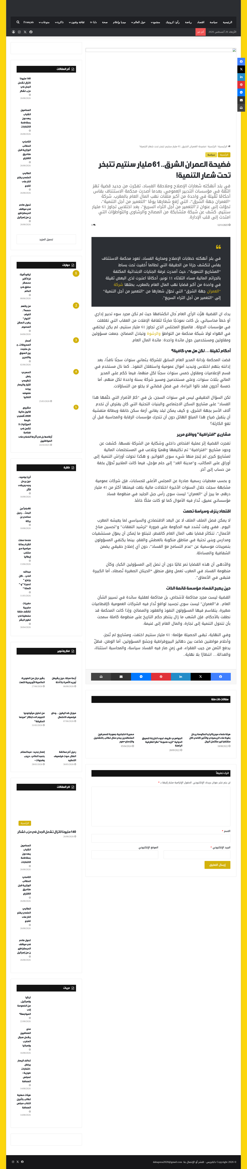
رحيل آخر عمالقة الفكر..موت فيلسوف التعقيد (65, 756)
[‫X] (201, 677)
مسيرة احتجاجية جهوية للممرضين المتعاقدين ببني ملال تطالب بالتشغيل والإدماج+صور (114, 738)
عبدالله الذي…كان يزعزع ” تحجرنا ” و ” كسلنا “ (25, 580)
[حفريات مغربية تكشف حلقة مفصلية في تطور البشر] (55, 615)
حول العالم (139, 22)
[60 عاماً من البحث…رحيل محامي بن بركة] (55, 521)
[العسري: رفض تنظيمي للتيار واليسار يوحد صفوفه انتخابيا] (55, 384)
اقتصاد (200, 22)
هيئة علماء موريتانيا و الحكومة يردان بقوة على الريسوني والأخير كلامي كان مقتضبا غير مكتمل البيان (209, 738)
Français (29, 22)
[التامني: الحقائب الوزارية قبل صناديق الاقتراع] (55, 154)
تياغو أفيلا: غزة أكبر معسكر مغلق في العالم (25, 283)
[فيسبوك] (221, 677)
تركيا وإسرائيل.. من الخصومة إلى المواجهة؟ (24, 1006)
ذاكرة (60, 22)
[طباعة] (101, 677)
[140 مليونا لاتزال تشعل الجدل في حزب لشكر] (55, 90)
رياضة (188, 22)
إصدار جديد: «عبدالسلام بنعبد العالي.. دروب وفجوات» (32, 756)
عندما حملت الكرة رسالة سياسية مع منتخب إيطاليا (24, 548)
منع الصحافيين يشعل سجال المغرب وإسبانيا (24, 1037)
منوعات (45, 22)
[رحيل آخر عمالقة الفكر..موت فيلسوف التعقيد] (62, 740)
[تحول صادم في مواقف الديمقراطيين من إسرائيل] (55, 217)
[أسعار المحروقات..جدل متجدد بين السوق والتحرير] (55, 353)
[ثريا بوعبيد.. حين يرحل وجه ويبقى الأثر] (55, 489)
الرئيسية (227, 22)
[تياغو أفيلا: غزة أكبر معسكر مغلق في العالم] (55, 286)
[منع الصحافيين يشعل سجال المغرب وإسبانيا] (55, 1041)
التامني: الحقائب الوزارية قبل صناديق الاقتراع (24, 150)
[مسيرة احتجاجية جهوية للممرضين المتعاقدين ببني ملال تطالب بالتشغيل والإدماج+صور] (112, 719)
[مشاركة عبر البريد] (121, 677)
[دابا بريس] (123, 6)
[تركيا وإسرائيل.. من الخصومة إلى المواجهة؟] (55, 1009)
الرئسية (212, 146)
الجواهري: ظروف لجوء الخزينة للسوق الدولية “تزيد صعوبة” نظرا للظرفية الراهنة (162, 742)
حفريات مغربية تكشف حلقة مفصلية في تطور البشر (24, 611)
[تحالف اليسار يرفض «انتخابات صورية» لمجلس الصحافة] (55, 1072)
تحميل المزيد (46, 239)
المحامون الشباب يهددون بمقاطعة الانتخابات (25, 118)
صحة (105, 22)
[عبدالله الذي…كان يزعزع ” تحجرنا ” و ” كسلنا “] (55, 584)
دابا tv (93, 22)
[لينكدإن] (181, 677)
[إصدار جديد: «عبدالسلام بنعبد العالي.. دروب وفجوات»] (31, 740)
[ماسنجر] (141, 677)
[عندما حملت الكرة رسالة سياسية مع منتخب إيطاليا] (55, 552)
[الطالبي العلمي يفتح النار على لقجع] (55, 185)
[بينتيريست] (161, 677)
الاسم (226, 831)
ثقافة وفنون (78, 22)
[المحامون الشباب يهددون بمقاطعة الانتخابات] (55, 122)
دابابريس (211, 1162)
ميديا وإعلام (119, 22)
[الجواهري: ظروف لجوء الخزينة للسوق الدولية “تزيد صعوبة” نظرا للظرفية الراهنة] (161, 721)
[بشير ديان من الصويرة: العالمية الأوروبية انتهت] (31, 666)
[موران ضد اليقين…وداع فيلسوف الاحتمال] (62, 701)
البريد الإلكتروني (220, 847)
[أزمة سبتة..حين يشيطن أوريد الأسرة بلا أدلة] (62, 666)
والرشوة (154, 333)
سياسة (213, 22)
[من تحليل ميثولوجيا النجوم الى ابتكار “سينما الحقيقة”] (31, 701)
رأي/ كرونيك (173, 22)
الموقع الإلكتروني (148, 847)
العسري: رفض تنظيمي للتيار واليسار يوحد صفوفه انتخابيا (24, 385)
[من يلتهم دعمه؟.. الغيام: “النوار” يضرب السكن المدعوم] (55, 318)
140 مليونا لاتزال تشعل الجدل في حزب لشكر (46, 832)
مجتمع (156, 22)
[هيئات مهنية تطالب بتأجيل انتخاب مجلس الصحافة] (55, 1107)
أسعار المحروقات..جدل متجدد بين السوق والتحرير (24, 349)
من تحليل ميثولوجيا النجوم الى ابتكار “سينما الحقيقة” (32, 717)
